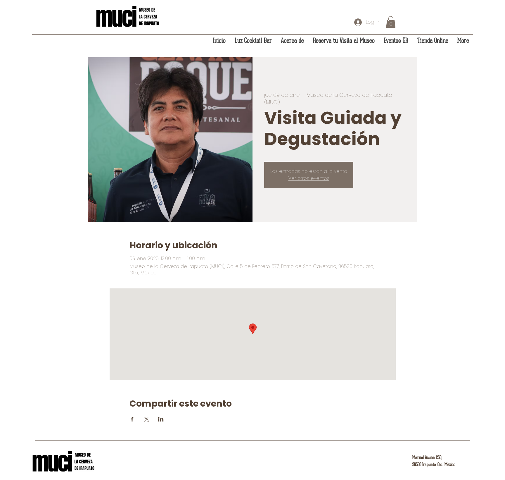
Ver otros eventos (308, 178)
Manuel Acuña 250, (427, 457)
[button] (391, 22)
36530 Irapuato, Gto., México (433, 464)
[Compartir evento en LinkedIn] (161, 419)
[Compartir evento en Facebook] (132, 419)
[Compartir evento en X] (146, 419)
